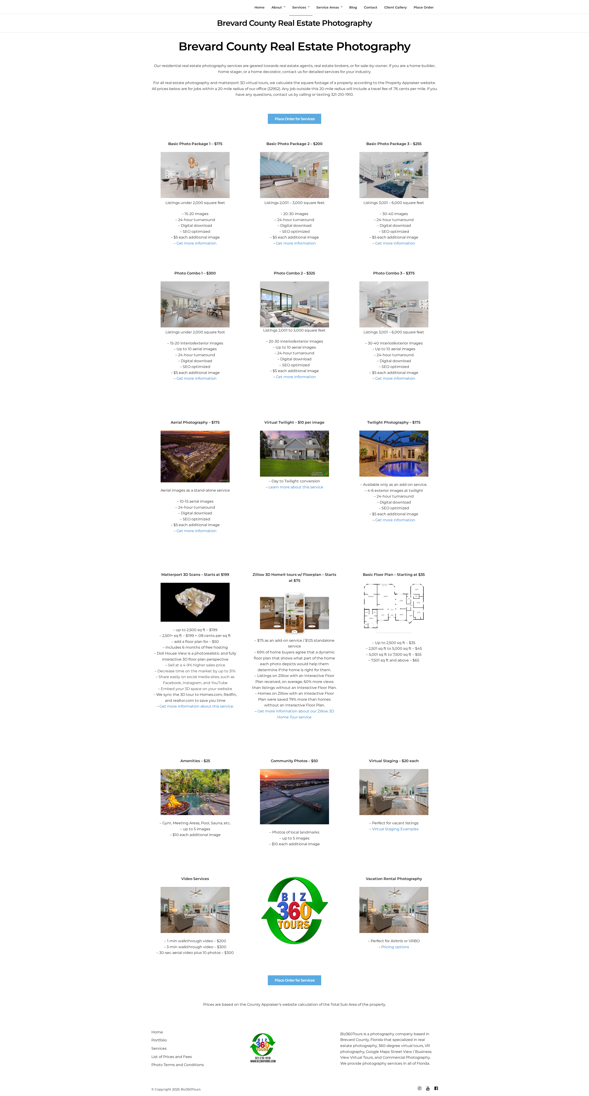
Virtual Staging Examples (395, 829)
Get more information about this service (196, 706)
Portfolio (159, 1040)
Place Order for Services (295, 119)
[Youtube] (428, 1088)
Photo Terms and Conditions (177, 1065)
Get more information (196, 243)
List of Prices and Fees (171, 1057)
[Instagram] (419, 1088)
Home (157, 1032)
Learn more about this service (296, 487)
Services (159, 1048)
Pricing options (395, 947)
